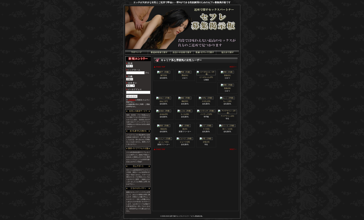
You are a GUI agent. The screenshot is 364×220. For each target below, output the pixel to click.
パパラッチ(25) (206, 114)
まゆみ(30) (164, 114)
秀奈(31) (185, 75)
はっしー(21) (164, 142)
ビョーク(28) (185, 142)
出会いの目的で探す (182, 52)
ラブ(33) (206, 129)
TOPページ (136, 52)
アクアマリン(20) (227, 116)
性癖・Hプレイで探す (204, 52)
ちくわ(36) (185, 114)
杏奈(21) (227, 75)
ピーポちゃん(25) (206, 77)
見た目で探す (227, 52)
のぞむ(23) (206, 101)
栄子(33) (163, 75)
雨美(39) (227, 88)
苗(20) (184, 129)
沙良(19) (206, 142)
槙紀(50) (185, 101)
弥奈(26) (163, 129)
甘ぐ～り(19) (227, 129)
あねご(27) (164, 101)
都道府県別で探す (159, 52)
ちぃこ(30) (227, 101)
